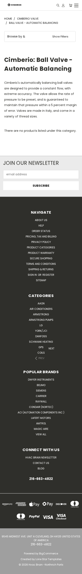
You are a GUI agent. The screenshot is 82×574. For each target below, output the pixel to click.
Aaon (41, 303)
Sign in (32, 275)
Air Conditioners (41, 309)
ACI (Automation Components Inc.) (41, 412)
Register (48, 275)
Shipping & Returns (41, 269)
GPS (41, 347)
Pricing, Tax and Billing (41, 236)
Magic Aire (41, 429)
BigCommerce (48, 553)
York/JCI (41, 331)
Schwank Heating (41, 342)
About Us (41, 220)
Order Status (41, 231)
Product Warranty (41, 253)
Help (41, 225)
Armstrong (41, 314)
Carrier (41, 396)
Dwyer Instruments (41, 379)
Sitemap (41, 280)
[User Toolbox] (63, 5)
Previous (4, 570)
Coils (41, 352)
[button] (40, 36)
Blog (41, 468)
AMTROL (41, 423)
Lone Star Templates (49, 559)
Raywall (41, 401)
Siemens (41, 390)
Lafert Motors (41, 418)
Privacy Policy (41, 242)
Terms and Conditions (41, 264)
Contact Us (41, 463)
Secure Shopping (41, 258)
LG (41, 325)
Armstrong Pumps (41, 320)
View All (41, 434)
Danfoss (41, 336)
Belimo (41, 385)
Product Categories (41, 247)
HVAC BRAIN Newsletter (41, 457)
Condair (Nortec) (41, 407)
